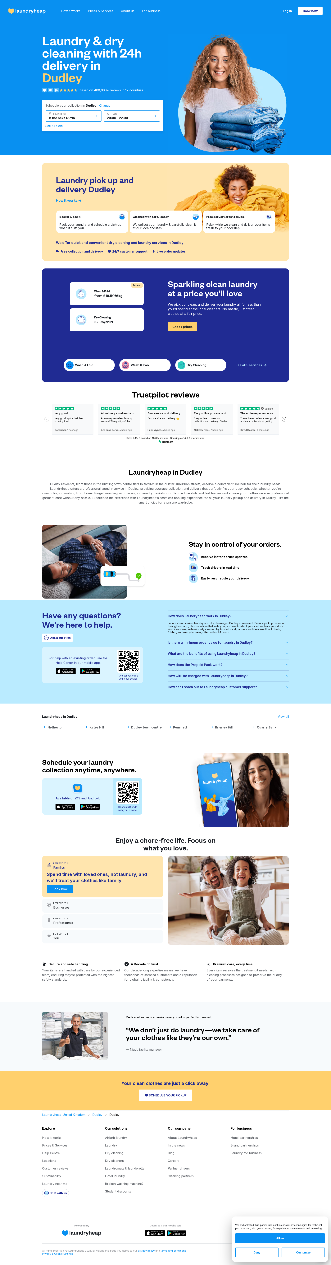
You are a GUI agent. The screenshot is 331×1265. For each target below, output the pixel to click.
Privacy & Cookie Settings (57, 1253)
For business (151, 11)
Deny (256, 1252)
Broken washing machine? (124, 1184)
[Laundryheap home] (27, 11)
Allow (280, 1238)
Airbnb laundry (116, 1138)
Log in (287, 11)
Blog (171, 1153)
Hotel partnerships (244, 1138)
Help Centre (51, 1153)
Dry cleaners (114, 1161)
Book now (310, 11)
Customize (303, 1252)
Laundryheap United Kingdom (63, 1115)
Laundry (111, 1145)
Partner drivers (179, 1168)
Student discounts (118, 1191)
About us (127, 11)
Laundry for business (246, 1153)
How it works (70, 11)
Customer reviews (55, 1168)
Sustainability (51, 1176)
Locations (49, 1161)
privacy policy (146, 1250)
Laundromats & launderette (124, 1168)
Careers (173, 1161)
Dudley (97, 1115)
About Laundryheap (182, 1138)
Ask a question (60, 637)
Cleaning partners (181, 1176)
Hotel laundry (115, 1176)
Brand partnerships (245, 1145)
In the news (176, 1145)
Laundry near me (54, 1184)
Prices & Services (100, 11)
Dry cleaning (114, 1153)
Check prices (182, 327)
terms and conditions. (174, 1250)
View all (283, 717)
